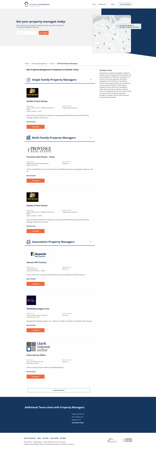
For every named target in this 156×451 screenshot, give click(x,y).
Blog (39, 438)
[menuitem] (125, 4)
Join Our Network (30, 438)
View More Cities (78, 423)
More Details (31, 122)
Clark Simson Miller (36, 355)
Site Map (63, 438)
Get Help (45, 438)
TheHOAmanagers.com (38, 308)
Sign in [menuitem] (113, 4)
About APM (54, 438)
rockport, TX (76, 420)
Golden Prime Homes (37, 101)
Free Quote (35, 127)
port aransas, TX (77, 417)
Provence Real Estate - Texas (41, 156)
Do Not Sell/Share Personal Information (54, 442)
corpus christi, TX (78, 414)
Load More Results (59, 390)
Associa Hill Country (36, 262)
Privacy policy (28, 442)
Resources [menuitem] (102, 4)
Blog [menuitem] (93, 4)
